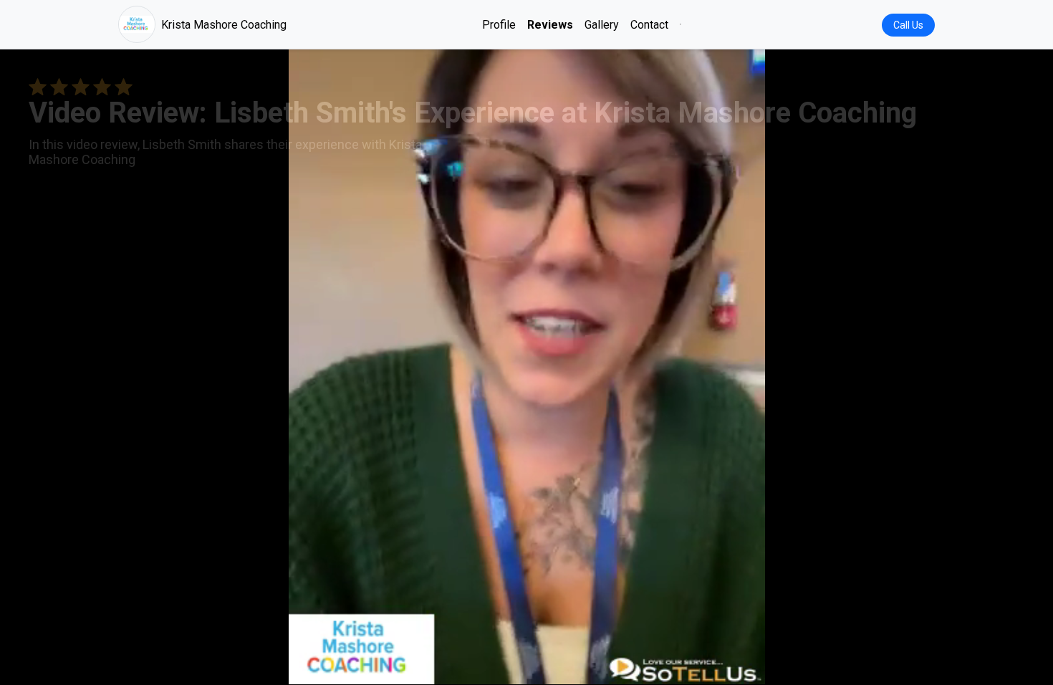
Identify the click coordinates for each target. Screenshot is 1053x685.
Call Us (908, 25)
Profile (499, 25)
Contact (649, 25)
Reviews (550, 25)
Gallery (602, 25)
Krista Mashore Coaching (224, 25)
